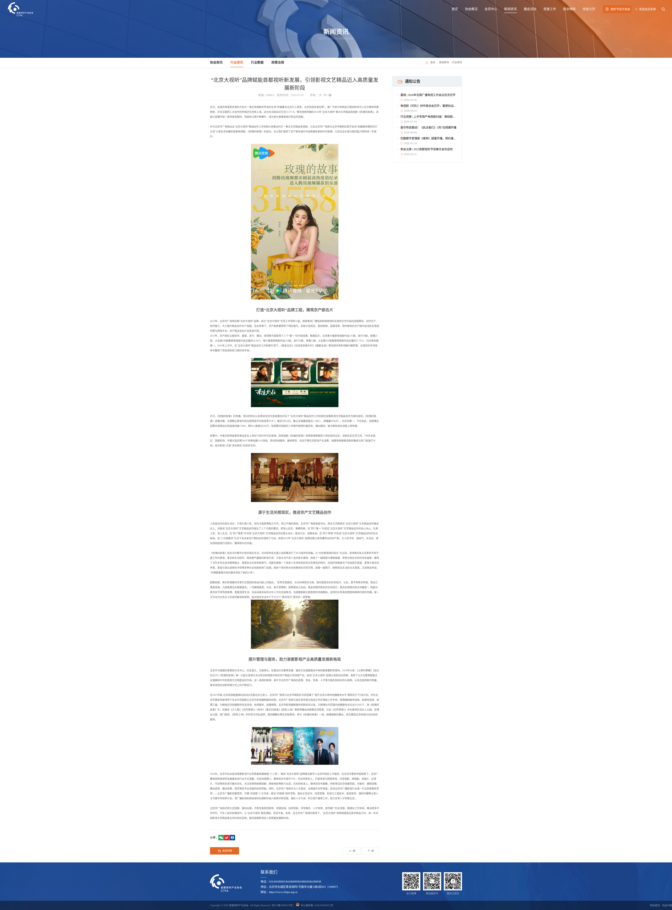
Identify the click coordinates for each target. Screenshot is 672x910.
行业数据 (257, 62)
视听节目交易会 (620, 9)
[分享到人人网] (232, 837)
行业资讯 (236, 62)
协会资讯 (216, 62)
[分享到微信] (221, 837)
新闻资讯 (510, 9)
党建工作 (549, 9)
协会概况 (471, 9)
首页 (455, 9)
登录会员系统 (647, 9)
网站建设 (655, 905)
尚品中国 (667, 905)
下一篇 (371, 851)
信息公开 (589, 9)
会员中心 (491, 9)
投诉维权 (569, 9)
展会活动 (530, 9)
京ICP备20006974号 (282, 905)
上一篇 (352, 851)
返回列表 (227, 850)
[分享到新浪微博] (226, 837)
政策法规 (277, 62)
